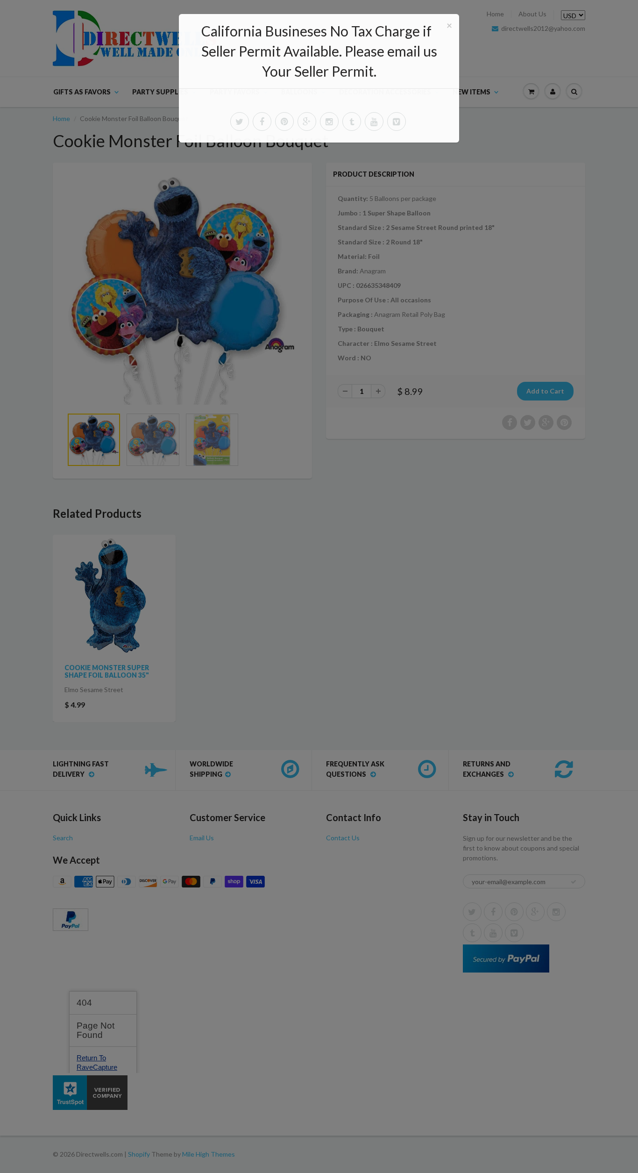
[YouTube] (374, 121)
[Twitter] (239, 121)
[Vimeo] (396, 121)
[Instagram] (329, 121)
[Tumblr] (351, 121)
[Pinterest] (284, 121)
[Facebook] (262, 121)
